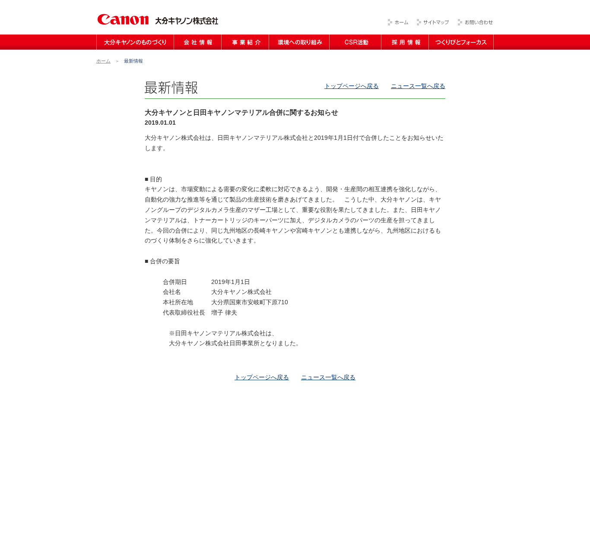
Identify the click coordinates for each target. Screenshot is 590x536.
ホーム (103, 60)
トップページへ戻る (351, 85)
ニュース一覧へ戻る (418, 85)
